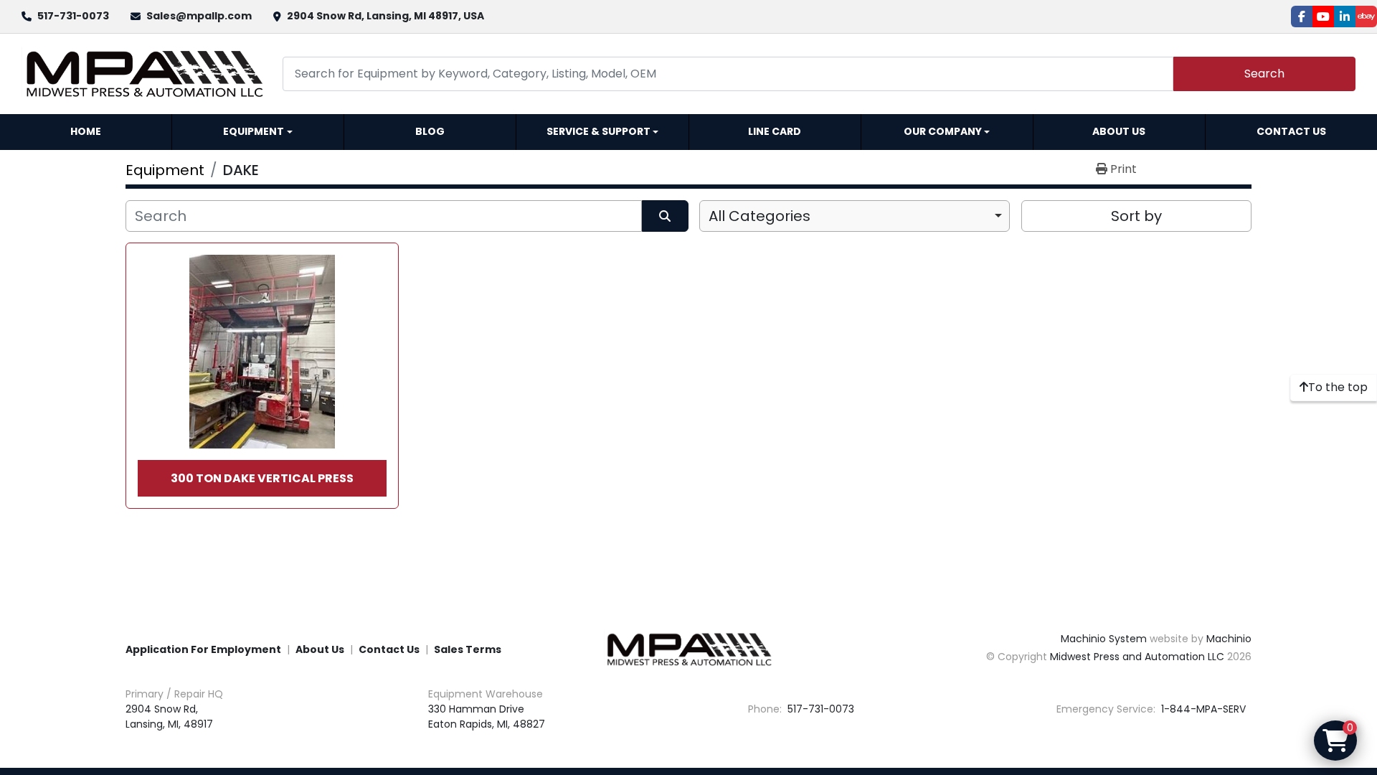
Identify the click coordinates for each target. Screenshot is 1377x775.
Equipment (253, 131)
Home (85, 131)
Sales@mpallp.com (199, 16)
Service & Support (598, 131)
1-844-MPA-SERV (1202, 709)
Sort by (1136, 216)
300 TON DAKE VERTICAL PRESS (262, 478)
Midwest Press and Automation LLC (1137, 656)
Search (1264, 73)
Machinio (1228, 638)
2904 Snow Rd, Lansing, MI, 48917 (169, 716)
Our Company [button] (943, 131)
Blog (430, 131)
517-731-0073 (73, 16)
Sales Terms (467, 649)
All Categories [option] (759, 216)
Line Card (774, 131)
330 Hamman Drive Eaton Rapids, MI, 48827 (486, 716)
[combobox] (854, 216)
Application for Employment (203, 649)
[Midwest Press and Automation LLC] (689, 649)
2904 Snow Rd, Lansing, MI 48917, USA (385, 16)
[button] (258, 132)
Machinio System (1104, 638)
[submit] (665, 216)
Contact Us (1291, 131)
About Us (1118, 131)
